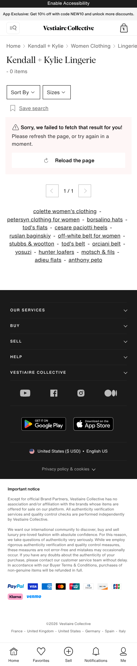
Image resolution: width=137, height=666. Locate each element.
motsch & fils (97, 252)
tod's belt (73, 244)
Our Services (27, 310)
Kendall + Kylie (45, 46)
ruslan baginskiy (30, 236)
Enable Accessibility (68, 3)
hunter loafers (56, 252)
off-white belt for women (89, 236)
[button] (123, 28)
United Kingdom (40, 631)
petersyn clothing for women (43, 220)
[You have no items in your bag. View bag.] (123, 28)
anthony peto (85, 260)
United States (69, 631)
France (17, 631)
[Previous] (52, 190)
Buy (15, 326)
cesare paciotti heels (81, 228)
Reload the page (74, 160)
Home (13, 46)
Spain (109, 631)
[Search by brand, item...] (13, 28)
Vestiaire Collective (38, 372)
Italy (122, 631)
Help (16, 357)
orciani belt (106, 244)
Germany (92, 631)
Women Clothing (91, 46)
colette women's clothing (65, 211)
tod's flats (35, 228)
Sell (16, 341)
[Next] (84, 190)
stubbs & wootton (31, 244)
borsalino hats (105, 220)
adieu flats (48, 260)
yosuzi (23, 252)
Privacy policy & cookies (66, 469)
